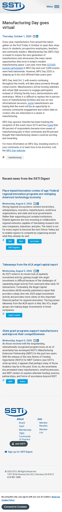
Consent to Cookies (15, 506)
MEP (10, 381)
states (22, 381)
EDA (21, 241)
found (50, 125)
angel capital (14, 315)
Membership (25, 430)
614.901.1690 (13, 477)
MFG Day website (15, 150)
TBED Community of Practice (25, 436)
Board (22, 422)
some (31, 103)
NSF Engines (14, 247)
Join (39, 419)
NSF (10, 241)
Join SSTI (20, 443)
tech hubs (34, 241)
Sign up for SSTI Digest (20, 451)
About (20, 419)
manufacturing (14, 157)
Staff (21, 426)
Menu (50, 6)
